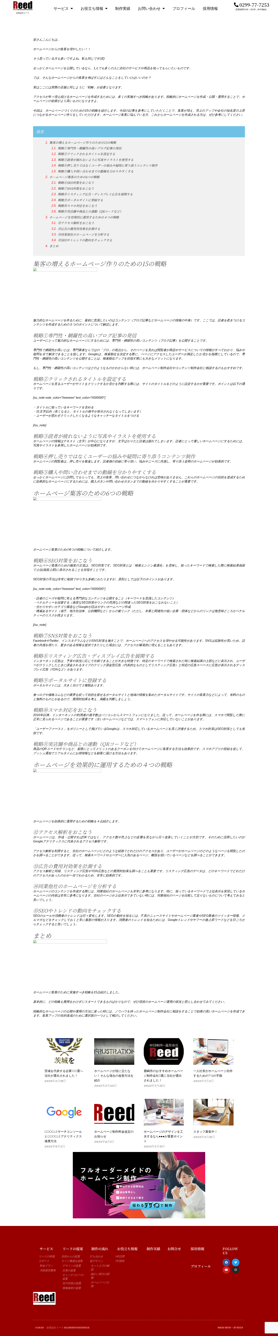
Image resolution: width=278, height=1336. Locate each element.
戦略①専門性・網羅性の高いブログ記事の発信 (89, 148)
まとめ (53, 246)
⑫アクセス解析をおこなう (76, 223)
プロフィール (183, 8)
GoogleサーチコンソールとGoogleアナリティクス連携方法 (63, 1136)
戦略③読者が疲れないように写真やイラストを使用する (96, 160)
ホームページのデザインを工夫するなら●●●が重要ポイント (163, 1136)
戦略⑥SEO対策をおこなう (76, 183)
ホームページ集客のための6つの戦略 (74, 177)
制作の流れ (99, 1248)
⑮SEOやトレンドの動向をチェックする (85, 240)
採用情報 (210, 8)
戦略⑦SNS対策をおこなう (76, 188)
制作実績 (122, 8)
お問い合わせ (149, 8)
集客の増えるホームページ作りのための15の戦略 (82, 143)
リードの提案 (73, 1248)
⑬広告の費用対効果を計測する (79, 229)
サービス (61, 8)
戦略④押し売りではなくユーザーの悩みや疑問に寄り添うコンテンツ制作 (108, 165)
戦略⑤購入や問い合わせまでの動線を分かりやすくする (96, 171)
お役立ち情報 (92, 8)
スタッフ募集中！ (205, 1131)
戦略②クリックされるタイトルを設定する (86, 154)
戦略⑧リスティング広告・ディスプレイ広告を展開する (95, 194)
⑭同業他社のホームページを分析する (83, 234)
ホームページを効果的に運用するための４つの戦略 (84, 217)
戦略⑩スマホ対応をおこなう (77, 206)
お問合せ (174, 1248)
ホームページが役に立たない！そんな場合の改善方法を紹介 (114, 1075)
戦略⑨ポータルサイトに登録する (80, 200)
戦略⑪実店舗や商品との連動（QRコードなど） (90, 211)
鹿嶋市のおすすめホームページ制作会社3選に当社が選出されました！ (163, 1075)
